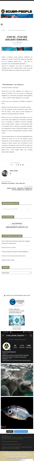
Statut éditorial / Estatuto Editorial (16, 438)
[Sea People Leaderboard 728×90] (17, 14)
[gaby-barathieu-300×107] (17, 222)
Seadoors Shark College (8, 260)
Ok (8, 458)
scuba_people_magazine (8, 300)
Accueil (3, 30)
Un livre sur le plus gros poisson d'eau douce (13, 256)
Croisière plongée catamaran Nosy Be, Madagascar (15, 251)
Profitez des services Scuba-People (9, 441)
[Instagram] (31, 328)
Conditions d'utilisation (17, 437)
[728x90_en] (17, 48)
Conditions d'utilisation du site (19, 458)
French (23, 460)
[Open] (17, 314)
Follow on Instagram (22, 431)
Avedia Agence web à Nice (16, 444)
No (10, 458)
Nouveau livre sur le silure (9, 247)
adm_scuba (19, 42)
